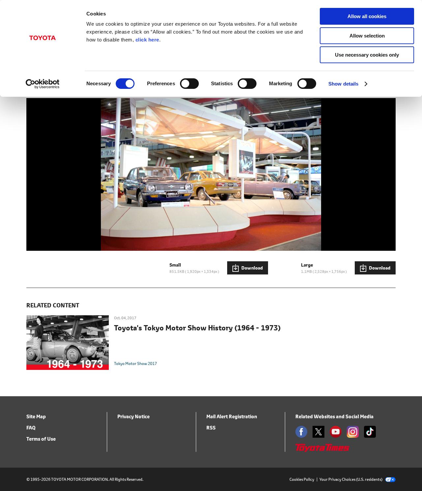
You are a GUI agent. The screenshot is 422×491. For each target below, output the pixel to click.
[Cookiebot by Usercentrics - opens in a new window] (43, 84)
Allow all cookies (366, 16)
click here (147, 39)
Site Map (36, 416)
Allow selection (367, 36)
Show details (343, 84)
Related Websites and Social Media (334, 416)
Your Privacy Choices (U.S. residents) (350, 479)
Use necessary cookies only (367, 55)
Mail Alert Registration (231, 416)
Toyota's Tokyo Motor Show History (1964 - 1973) (197, 328)
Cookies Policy (301, 479)
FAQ (31, 427)
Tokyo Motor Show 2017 (135, 363)
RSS (211, 427)
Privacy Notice (133, 416)
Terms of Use (41, 438)
